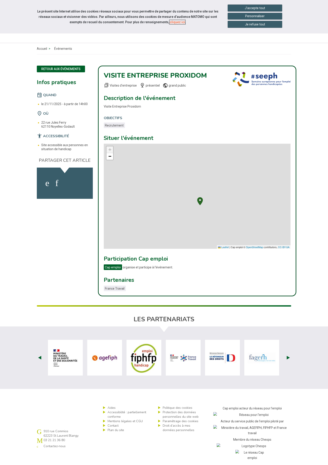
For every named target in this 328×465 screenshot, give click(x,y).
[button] (200, 200)
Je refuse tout (255, 24)
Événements (63, 48)
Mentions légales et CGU (125, 421)
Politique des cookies (177, 408)
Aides (112, 408)
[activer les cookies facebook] (47, 183)
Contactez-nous (55, 446)
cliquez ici (177, 22)
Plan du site (116, 430)
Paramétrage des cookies (180, 421)
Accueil (42, 48)
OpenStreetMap (254, 247)
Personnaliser (255, 16)
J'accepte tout (255, 8)
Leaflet (225, 247)
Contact (113, 425)
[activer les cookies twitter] (67, 183)
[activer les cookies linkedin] (56, 183)
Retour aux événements (61, 69)
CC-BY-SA (283, 247)
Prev (39, 358)
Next (288, 358)
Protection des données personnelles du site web (181, 414)
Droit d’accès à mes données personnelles (178, 427)
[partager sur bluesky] (80, 183)
